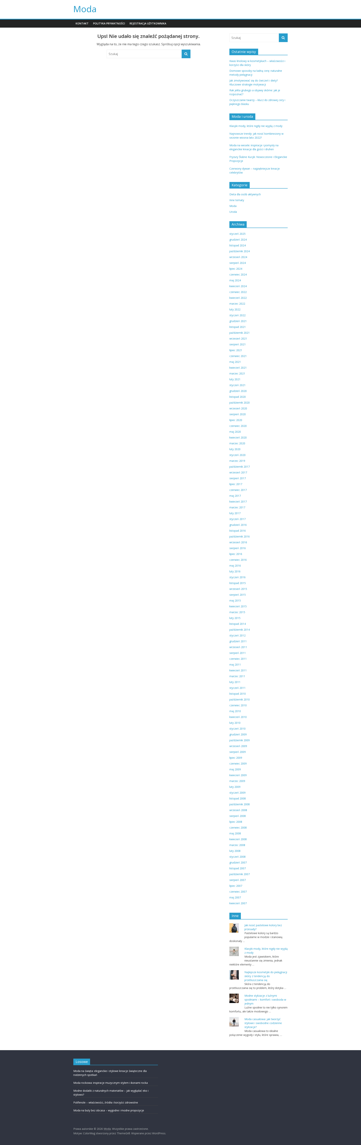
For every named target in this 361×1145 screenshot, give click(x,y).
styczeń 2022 (237, 315)
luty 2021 (234, 379)
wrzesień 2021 (238, 338)
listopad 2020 (237, 397)
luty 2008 (234, 851)
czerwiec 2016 (238, 560)
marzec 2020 (237, 443)
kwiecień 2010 (238, 717)
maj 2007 (235, 897)
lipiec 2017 (235, 484)
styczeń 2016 (237, 577)
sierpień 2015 (237, 594)
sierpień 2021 (237, 344)
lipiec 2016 (235, 554)
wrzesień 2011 (238, 647)
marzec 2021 (237, 373)
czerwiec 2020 (238, 426)
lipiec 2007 (235, 886)
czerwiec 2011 (238, 658)
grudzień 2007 (238, 862)
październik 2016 (239, 536)
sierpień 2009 (237, 752)
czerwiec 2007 (238, 891)
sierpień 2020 (237, 414)
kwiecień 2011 (238, 670)
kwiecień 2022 (238, 298)
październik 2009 (239, 740)
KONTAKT (82, 23)
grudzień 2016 (238, 525)
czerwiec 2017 (238, 490)
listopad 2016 (237, 530)
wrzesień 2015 (238, 589)
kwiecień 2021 (238, 367)
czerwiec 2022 (238, 292)
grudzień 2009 (238, 734)
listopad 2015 (237, 583)
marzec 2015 (237, 612)
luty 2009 (234, 787)
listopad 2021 (237, 327)
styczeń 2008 (237, 856)
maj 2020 (235, 431)
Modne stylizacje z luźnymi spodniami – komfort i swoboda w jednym (265, 999)
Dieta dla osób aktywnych (245, 194)
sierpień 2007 (237, 880)
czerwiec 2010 (238, 705)
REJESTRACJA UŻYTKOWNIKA (148, 23)
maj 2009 (235, 769)
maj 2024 (235, 280)
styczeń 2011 (237, 688)
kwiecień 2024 (238, 286)
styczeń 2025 (237, 233)
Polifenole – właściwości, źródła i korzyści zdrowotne (105, 1102)
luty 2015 (234, 618)
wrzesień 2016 (238, 542)
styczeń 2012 (237, 635)
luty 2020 (234, 449)
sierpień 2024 (237, 263)
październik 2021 (239, 332)
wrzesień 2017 (238, 472)
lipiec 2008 (235, 821)
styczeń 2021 (237, 385)
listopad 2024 (237, 245)
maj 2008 (235, 833)
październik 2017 (239, 466)
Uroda (233, 212)
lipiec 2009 (235, 757)
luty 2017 (234, 513)
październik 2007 (239, 874)
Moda (85, 9)
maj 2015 (235, 600)
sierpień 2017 (237, 478)
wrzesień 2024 (238, 257)
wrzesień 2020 (238, 408)
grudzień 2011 (238, 641)
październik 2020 (239, 402)
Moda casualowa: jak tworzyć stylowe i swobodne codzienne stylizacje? (263, 1023)
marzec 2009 (237, 781)
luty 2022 (234, 309)
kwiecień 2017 (238, 501)
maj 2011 (235, 664)
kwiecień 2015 (238, 606)
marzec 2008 (237, 845)
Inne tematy (236, 200)
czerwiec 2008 (238, 827)
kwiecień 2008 (238, 839)
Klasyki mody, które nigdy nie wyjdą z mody (255, 126)
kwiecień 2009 (238, 775)
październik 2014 (239, 629)
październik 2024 (239, 251)
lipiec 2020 (235, 420)
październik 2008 (239, 804)
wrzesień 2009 (238, 746)
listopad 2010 (237, 693)
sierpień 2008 (237, 816)
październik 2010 (239, 699)
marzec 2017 (237, 507)
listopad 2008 (237, 798)
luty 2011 (234, 682)
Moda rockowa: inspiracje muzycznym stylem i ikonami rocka (110, 1083)
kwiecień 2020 (238, 437)
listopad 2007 (237, 868)
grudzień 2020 (238, 391)
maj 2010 (235, 711)
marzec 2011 (237, 676)
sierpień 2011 (237, 653)
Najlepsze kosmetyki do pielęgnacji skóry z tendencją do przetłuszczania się (265, 976)
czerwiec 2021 (238, 356)
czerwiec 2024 (238, 274)
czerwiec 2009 (238, 763)
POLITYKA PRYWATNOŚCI (109, 23)
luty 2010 (234, 723)
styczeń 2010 (237, 728)
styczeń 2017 (237, 519)
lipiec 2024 (235, 268)
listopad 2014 (237, 624)
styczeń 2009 (237, 792)
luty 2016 (234, 571)
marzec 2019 (237, 461)
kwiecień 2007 (238, 903)
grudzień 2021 (238, 321)
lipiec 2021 (235, 350)
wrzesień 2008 (238, 810)
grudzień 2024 (238, 239)
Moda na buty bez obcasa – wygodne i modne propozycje (108, 1110)
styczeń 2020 (237, 455)
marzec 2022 (237, 303)
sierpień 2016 (237, 548)
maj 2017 (235, 495)
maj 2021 (235, 362)
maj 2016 (235, 565)
